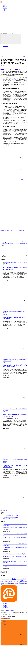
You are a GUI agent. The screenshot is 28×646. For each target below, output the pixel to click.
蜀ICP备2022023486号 (10, 610)
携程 (11, 581)
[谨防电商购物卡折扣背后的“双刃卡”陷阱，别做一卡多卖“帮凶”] (15, 525)
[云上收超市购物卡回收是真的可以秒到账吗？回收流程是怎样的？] (15, 545)
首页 (4, 5)
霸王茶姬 (22, 583)
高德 (1, 584)
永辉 (16, 581)
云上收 (2, 69)
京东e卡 (5, 9)
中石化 (7, 579)
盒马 (7, 583)
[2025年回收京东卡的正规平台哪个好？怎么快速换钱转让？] (15, 461)
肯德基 (17, 583)
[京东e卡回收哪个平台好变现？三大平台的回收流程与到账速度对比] (15, 361)
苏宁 (20, 583)
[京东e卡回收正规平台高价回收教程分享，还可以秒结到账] (15, 313)
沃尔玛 (20, 581)
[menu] (1, 1)
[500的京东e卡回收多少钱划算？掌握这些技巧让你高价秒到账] (15, 410)
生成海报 (22, 179)
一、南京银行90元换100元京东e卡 (12, 515)
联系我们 (5, 605)
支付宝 (14, 581)
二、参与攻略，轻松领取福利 (11, 517)
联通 (15, 583)
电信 (3, 583)
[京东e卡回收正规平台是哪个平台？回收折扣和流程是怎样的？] (15, 263)
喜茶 (20, 579)
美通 (13, 583)
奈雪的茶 (5, 581)
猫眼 (24, 581)
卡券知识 (5, 8)
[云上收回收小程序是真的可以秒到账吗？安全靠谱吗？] (15, 535)
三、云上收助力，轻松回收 (10, 518)
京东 (15, 79)
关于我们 (5, 603)
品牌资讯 (5, 6)
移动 (10, 583)
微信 (8, 581)
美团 (12, 583)
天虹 (3, 581)
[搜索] (11, 39)
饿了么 (25, 583)
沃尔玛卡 (5, 10)
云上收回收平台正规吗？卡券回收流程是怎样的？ (14, 556)
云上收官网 (5, 607)
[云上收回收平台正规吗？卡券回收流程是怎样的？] (15, 554)
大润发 (23, 579)
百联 (5, 583)
